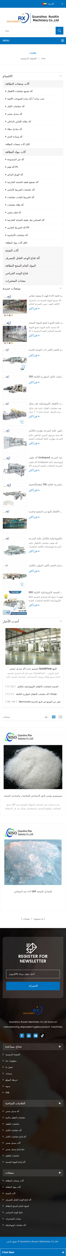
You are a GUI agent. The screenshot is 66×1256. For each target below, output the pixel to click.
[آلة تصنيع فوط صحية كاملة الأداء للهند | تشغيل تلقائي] (15, 306)
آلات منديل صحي (12, 1143)
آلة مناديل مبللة (14, 129)
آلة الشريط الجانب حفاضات (20, 197)
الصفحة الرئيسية (29, 58)
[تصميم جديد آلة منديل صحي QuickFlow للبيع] (33, 646)
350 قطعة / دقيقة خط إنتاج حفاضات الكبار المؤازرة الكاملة (46, 377)
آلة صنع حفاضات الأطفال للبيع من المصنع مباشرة (46, 512)
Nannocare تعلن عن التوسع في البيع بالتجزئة (40, 702)
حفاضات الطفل (12, 1124)
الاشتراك (33, 986)
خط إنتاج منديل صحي (14, 1149)
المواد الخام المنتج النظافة (20, 265)
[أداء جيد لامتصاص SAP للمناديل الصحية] (33, 856)
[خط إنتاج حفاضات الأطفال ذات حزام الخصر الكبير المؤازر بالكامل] (15, 576)
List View (60, 717)
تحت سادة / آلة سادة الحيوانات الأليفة (25, 99)
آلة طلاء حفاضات (15, 205)
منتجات (8, 1073)
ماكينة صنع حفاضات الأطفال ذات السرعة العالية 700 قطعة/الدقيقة (46, 485)
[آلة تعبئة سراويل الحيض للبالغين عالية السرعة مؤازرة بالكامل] (15, 441)
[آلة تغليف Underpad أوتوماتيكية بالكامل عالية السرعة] (15, 468)
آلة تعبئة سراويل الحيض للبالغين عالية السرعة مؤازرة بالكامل (46, 431)
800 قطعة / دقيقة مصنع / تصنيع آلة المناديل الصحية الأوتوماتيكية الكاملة (46, 592)
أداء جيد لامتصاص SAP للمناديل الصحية (33, 891)
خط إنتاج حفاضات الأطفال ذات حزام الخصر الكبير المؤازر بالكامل (46, 565)
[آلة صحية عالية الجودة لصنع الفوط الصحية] (15, 333)
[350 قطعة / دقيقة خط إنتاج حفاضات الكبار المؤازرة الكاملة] (15, 387)
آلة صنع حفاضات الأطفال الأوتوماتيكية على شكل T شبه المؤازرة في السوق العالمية (46, 404)
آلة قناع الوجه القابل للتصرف (22, 258)
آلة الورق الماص (15, 175)
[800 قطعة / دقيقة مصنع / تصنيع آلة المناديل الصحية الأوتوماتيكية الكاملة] (15, 603)
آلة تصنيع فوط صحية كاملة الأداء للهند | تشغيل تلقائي (46, 296)
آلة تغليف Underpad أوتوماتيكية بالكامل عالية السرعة (46, 458)
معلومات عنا (10, 1061)
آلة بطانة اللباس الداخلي (19, 122)
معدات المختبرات (15, 281)
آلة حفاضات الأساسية (17, 235)
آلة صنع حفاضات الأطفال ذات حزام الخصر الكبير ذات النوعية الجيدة (46, 350)
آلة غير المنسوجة (15, 159)
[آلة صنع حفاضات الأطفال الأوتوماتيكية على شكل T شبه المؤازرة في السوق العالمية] (15, 414)
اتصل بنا (8, 1067)
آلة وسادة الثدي (14, 137)
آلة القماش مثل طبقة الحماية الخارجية (25, 220)
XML (7, 1092)
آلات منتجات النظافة (17, 84)
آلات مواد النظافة (15, 152)
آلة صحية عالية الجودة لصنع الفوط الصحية (46, 323)
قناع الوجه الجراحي (16, 273)
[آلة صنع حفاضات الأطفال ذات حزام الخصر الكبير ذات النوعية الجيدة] (15, 360)
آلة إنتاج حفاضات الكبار (15, 1136)
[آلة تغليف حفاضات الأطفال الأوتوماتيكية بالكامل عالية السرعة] (15, 549)
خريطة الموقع (11, 1080)
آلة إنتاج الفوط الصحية (15, 1162)
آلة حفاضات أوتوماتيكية (15, 1225)
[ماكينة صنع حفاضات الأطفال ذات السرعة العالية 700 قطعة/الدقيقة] (15, 495)
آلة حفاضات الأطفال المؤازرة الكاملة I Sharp (36, 694)
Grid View (53, 717)
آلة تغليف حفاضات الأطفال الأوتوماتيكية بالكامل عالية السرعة (46, 539)
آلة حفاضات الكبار (15, 106)
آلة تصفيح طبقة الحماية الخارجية (22, 182)
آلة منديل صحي (14, 114)
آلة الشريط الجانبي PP (18, 228)
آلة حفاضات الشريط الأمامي (21, 190)
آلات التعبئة (11, 250)
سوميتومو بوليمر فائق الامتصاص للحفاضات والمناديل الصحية (33, 796)
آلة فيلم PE (12, 167)
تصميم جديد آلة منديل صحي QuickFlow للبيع (33, 668)
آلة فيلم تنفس (14, 212)
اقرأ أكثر (33, 309)
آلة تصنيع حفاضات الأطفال (20, 91)
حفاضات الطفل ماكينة (15, 1117)
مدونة (7, 1086)
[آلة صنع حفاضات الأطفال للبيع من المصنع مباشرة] (15, 522)
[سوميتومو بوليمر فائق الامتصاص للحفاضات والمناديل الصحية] (33, 760)
